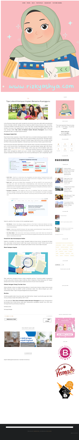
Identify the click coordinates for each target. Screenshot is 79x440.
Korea (66, 251)
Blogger (49, 431)
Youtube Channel (57, 3)
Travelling (66, 255)
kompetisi (61, 251)
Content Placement (65, 247)
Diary (71, 247)
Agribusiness (58, 245)
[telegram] (7, 316)
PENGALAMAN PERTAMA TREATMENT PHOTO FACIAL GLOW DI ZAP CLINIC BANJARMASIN (69, 171)
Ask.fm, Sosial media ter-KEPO (66, 221)
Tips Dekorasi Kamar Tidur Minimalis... (11, 345)
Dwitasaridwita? (63, 215)
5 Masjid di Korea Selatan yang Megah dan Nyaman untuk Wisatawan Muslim (69, 189)
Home (23, 3)
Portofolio (39, 3)
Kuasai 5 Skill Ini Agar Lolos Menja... (28, 345)
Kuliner (70, 251)
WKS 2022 (72, 255)
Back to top (74, 433)
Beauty (64, 245)
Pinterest (71, 150)
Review (61, 255)
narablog (62, 253)
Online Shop (47, 3)
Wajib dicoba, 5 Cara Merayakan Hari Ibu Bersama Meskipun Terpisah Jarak (68, 180)
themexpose (36, 431)
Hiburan (71, 249)
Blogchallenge (70, 245)
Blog (33, 3)
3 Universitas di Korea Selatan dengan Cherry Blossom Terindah (69, 204)
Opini (72, 253)
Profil (28, 3)
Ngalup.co (68, 253)
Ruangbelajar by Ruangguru (18, 149)
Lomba (57, 253)
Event (60, 249)
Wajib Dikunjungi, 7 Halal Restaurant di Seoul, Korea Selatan (69, 197)
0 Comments (49, 316)
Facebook (58, 150)
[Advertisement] (39, 418)
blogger (57, 247)
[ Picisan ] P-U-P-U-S (59, 234)
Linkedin (65, 150)
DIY (56, 249)
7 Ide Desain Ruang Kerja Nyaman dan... (43, 345)
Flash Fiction (65, 249)
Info (28, 98)
